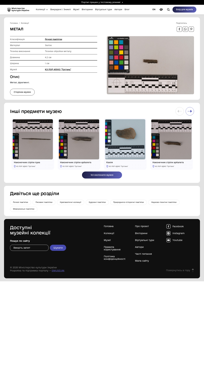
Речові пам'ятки (53, 39)
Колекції (109, 233)
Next (190, 111)
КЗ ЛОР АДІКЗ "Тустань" (58, 69)
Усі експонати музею (102, 175)
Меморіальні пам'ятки (23, 209)
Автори (139, 247)
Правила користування (112, 248)
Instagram (178, 233)
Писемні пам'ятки (44, 202)
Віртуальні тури (144, 240)
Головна (108, 226)
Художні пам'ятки (97, 202)
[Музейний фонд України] (19, 9)
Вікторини (141, 233)
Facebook (178, 226)
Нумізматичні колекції (70, 202)
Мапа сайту (142, 260)
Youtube (177, 240)
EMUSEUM (58, 270)
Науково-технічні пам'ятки (164, 202)
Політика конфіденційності (114, 257)
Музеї (107, 240)
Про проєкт (142, 226)
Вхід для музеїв (184, 9)
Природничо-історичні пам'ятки (128, 202)
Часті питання (143, 254)
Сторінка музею (22, 92)
